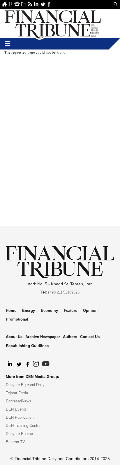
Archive (23, 4)
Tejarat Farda (17, 393)
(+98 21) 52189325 (64, 292)
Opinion (90, 310)
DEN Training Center (23, 425)
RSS (29, 4)
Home (4, 4)
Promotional (17, 319)
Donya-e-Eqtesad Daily (25, 385)
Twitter (42, 4)
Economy (49, 310)
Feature (70, 310)
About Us (10, 4)
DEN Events (16, 409)
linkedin (36, 4)
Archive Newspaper (42, 336)
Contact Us (17, 4)
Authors (70, 336)
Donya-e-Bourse (19, 434)
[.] (10, 364)
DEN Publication (19, 417)
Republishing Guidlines (27, 345)
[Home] (53, 23)
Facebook (49, 4)
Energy (28, 310)
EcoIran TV (15, 442)
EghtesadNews (18, 401)
